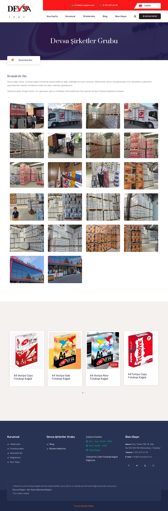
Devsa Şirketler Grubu (84, 506)
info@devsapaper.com (84, 5)
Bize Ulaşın (121, 16)
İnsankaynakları (17, 448)
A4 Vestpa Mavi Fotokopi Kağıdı (99, 377)
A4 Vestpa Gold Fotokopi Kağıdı (61, 377)
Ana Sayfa (52, 16)
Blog (105, 16)
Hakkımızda (15, 444)
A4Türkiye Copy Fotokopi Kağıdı (137, 376)
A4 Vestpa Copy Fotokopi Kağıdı (23, 377)
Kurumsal (70, 16)
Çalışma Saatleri (94, 437)
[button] (149, 6)
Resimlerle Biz (16, 453)
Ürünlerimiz (89, 16)
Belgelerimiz (15, 457)
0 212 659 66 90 (110, 5)
